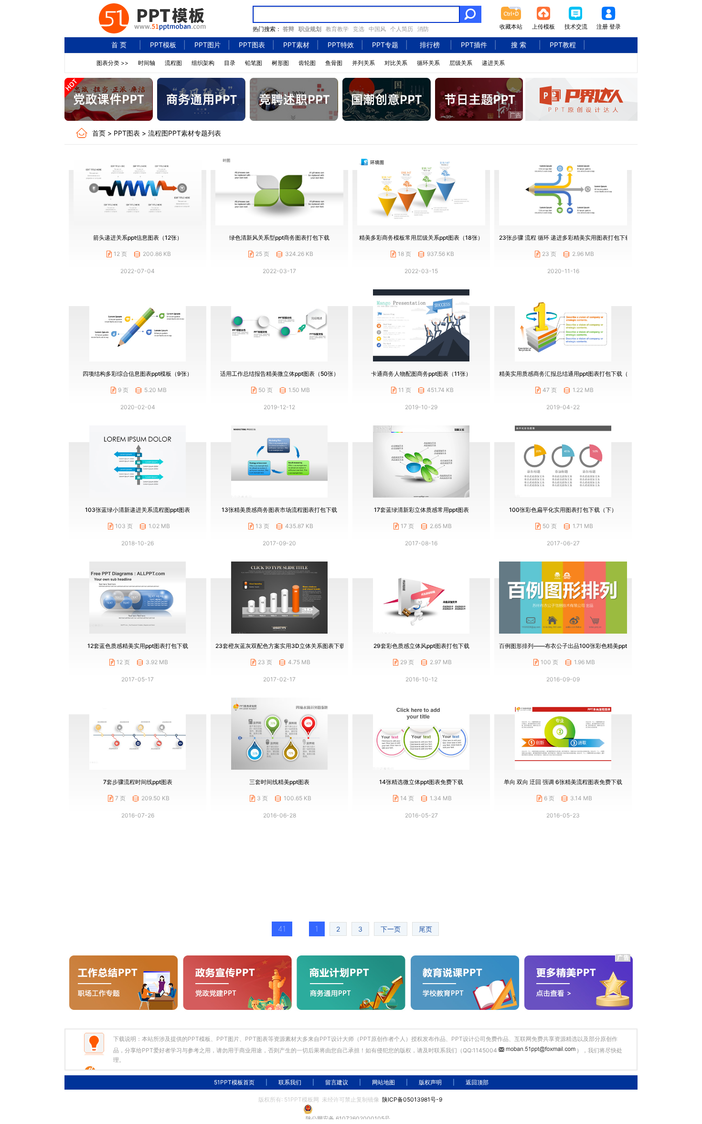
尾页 (425, 929)
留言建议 (336, 1082)
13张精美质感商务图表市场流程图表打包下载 (279, 509)
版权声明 (430, 1082)
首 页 (119, 45)
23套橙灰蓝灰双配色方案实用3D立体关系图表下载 (280, 645)
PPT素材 (296, 45)
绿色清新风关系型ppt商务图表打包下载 (279, 237)
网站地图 (383, 1082)
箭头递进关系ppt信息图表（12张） (137, 237)
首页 (99, 133)
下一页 (391, 929)
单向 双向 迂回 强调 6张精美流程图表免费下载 (563, 781)
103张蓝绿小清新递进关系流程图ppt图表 (137, 509)
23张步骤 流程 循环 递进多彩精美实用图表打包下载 (565, 237)
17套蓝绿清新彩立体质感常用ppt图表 (421, 509)
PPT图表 (252, 45)
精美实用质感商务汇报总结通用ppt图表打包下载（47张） (573, 373)
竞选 (358, 28)
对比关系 (395, 62)
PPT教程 (563, 45)
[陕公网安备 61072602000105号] (351, 1109)
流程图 (173, 62)
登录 (615, 26)
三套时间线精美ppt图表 (279, 781)
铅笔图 (253, 62)
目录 (229, 62)
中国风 (377, 28)
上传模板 (543, 26)
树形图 (280, 62)
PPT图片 (207, 45)
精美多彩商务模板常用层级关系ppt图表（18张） (421, 237)
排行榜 (430, 45)
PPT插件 (474, 45)
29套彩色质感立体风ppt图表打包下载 (421, 645)
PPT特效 (341, 45)
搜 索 (518, 45)
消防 (423, 28)
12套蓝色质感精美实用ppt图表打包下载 (137, 645)
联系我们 (289, 1082)
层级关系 (460, 62)
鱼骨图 (333, 62)
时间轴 (146, 62)
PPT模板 (163, 45)
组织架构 (202, 62)
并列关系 (363, 62)
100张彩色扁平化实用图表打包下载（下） (563, 509)
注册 (602, 26)
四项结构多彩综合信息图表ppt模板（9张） (137, 373)
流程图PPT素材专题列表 (184, 133)
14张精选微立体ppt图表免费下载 (421, 781)
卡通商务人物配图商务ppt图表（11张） (421, 373)
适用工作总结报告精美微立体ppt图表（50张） (279, 373)
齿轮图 (307, 62)
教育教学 (337, 28)
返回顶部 (477, 1082)
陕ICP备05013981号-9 (412, 1099)
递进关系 (493, 62)
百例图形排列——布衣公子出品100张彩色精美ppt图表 (568, 645)
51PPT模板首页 (234, 1082)
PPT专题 (385, 45)
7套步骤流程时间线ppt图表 (137, 781)
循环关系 (428, 62)
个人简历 (401, 28)
